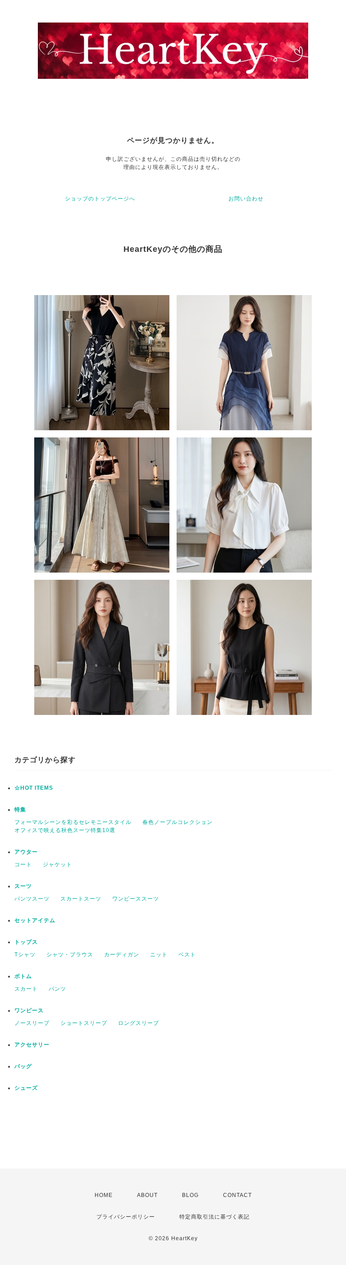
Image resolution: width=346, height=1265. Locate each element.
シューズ (26, 1088)
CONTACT (237, 1195)
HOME (104, 1195)
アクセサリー (32, 1045)
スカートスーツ (80, 899)
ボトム (23, 976)
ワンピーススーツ (135, 899)
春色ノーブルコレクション (177, 822)
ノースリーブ (32, 1023)
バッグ (23, 1066)
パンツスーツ (32, 899)
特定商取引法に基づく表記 (214, 1217)
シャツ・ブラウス (69, 954)
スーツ (23, 886)
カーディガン (121, 954)
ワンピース (29, 1010)
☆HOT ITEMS (33, 788)
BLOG (190, 1195)
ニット (159, 954)
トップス (26, 942)
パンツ (57, 989)
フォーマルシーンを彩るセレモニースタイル (73, 822)
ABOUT (147, 1195)
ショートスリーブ (83, 1023)
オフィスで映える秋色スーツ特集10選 (64, 830)
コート (23, 864)
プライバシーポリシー (125, 1217)
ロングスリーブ (138, 1023)
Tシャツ (25, 954)
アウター (26, 852)
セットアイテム (34, 920)
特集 (20, 809)
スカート (26, 989)
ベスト (187, 954)
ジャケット (57, 864)
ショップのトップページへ (100, 199)
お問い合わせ (246, 199)
